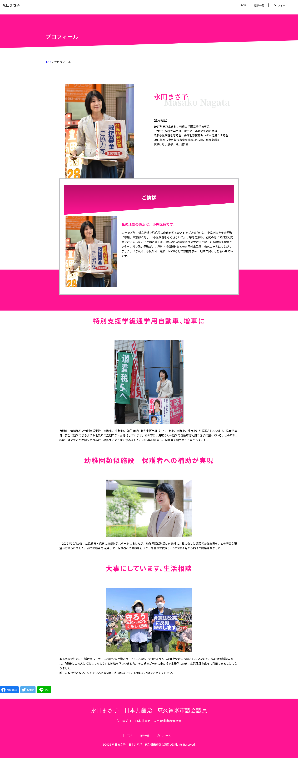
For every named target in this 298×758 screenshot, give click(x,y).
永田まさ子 (11, 5)
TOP (243, 5)
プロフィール (280, 5)
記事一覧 (259, 5)
